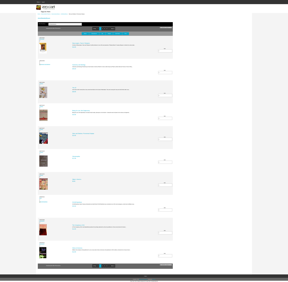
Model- (85, 33)
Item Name (117, 33)
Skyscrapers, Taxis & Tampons (81, 43)
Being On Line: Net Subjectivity (81, 110)
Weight (109, 33)
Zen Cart (153, 279)
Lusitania (41, 83)
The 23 (74, 87)
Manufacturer (94, 33)
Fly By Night (41, 39)
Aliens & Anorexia (77, 248)
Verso (40, 198)
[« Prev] (94, 28)
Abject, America (76, 179)
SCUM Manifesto (77, 202)
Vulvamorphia (76, 156)
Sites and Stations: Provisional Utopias (83, 133)
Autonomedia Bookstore (143, 279)
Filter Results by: (42, 23)
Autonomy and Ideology (78, 65)
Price (126, 33)
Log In (43, 2)
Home (38, 2)
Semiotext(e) (41, 243)
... (109, 28)
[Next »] (112, 28)
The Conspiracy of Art (78, 225)
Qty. (102, 33)
